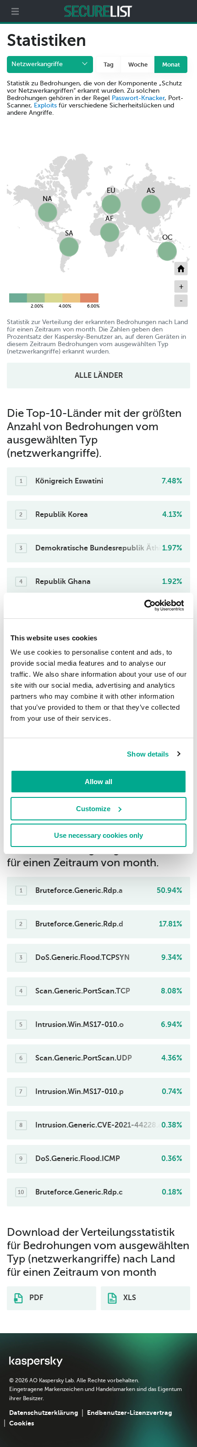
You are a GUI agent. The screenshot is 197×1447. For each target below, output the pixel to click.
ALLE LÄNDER (99, 375)
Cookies (21, 1423)
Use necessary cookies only (98, 835)
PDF (35, 1298)
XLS (128, 1298)
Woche (138, 64)
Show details (148, 754)
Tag (109, 64)
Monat (171, 64)
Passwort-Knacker (138, 98)
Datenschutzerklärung (43, 1412)
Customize (93, 809)
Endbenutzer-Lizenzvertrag (129, 1412)
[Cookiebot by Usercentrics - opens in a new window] (144, 605)
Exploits (45, 105)
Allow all (98, 781)
